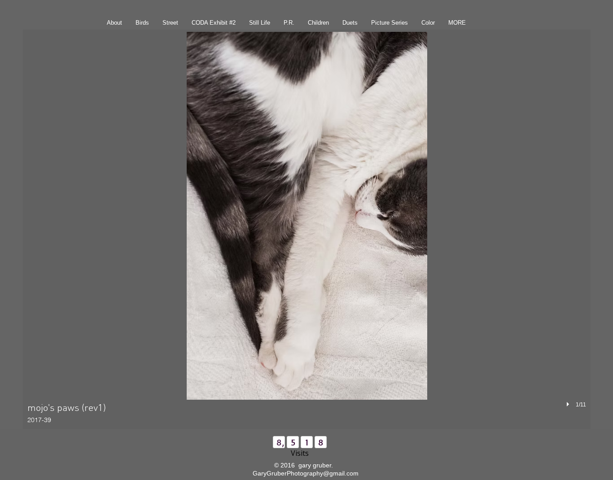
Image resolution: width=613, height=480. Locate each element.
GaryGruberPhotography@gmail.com (306, 473)
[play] (569, 404)
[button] (307, 229)
